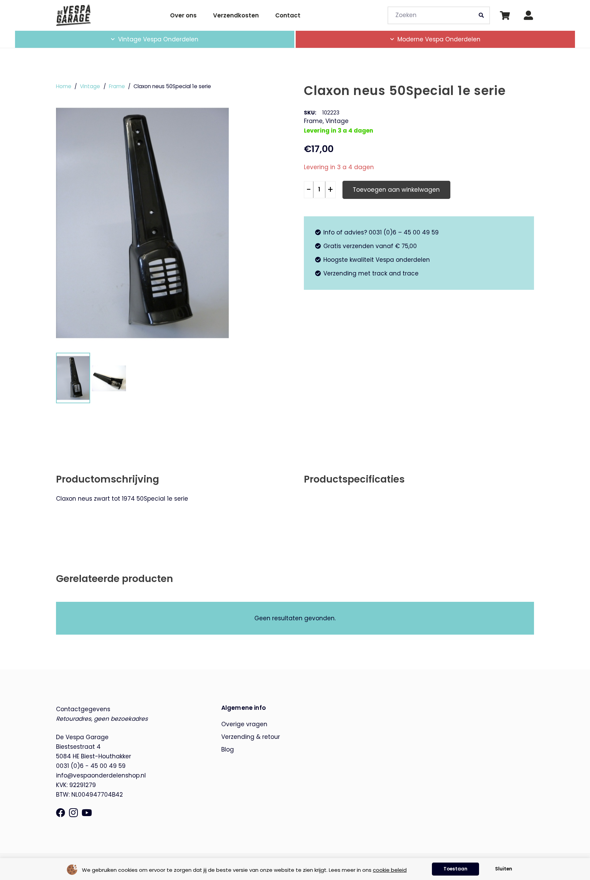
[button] (203, 39)
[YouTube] (87, 812)
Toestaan (455, 869)
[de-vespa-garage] (73, 15)
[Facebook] (60, 812)
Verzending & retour (250, 737)
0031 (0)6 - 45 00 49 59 (91, 766)
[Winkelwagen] (505, 15)
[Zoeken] (481, 15)
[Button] (528, 15)
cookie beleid (390, 870)
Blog (227, 749)
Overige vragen (244, 724)
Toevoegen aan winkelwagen (396, 189)
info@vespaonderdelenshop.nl (101, 775)
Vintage (90, 86)
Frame (117, 86)
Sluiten (503, 869)
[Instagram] (73, 813)
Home (63, 86)
